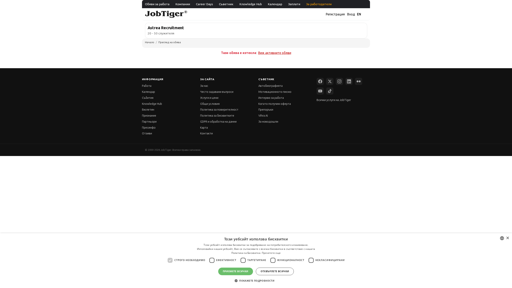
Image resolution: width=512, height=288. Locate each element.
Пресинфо (149, 127)
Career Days (204, 4)
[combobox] (502, 238)
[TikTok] (329, 91)
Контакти (206, 133)
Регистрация (335, 14)
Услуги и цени (209, 97)
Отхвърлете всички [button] (275, 271)
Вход (351, 14)
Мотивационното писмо (274, 91)
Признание (149, 115)
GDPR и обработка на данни (218, 121)
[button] (256, 280)
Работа (146, 85)
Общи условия (210, 103)
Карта (204, 127)
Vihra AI (263, 115)
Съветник (226, 4)
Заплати (294, 4)
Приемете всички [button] (235, 271)
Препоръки (265, 109)
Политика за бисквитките (217, 115)
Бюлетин (148, 109)
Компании (182, 4)
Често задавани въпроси (216, 91)
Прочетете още (271, 253)
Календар (275, 4)
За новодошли (268, 121)
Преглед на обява (169, 42)
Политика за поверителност (219, 109)
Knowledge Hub (250, 4)
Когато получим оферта (274, 103)
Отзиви (147, 133)
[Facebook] (320, 81)
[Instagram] (339, 81)
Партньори (149, 121)
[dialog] (256, 260)
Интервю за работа (271, 97)
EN (359, 14)
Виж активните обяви (274, 53)
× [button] (507, 238)
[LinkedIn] (349, 81)
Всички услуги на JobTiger (334, 100)
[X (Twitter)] (329, 81)
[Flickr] (358, 81)
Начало (149, 42)
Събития (147, 97)
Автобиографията (270, 85)
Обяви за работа (157, 4)
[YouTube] (320, 91)
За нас (204, 85)
